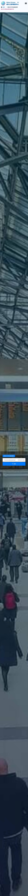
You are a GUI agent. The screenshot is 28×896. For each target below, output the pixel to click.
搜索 (15, 463)
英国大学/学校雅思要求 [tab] (9, 456)
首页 (4, 7)
